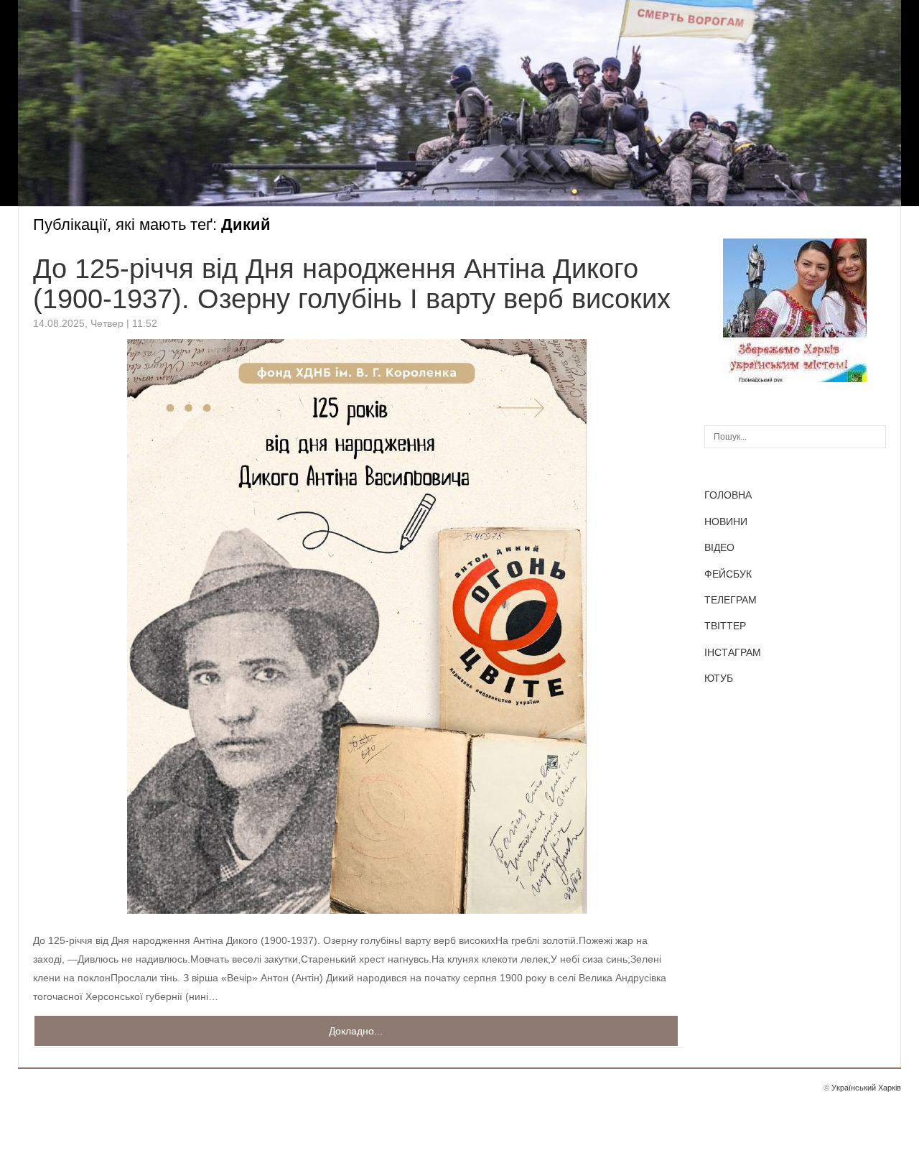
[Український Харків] (795, 378)
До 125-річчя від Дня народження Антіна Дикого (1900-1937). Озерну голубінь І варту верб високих (352, 284)
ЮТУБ (718, 678)
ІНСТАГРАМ (732, 652)
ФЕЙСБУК (728, 574)
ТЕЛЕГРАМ (730, 600)
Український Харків (866, 1087)
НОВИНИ (725, 521)
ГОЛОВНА (728, 495)
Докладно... (356, 1031)
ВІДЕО (719, 547)
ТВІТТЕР (725, 625)
